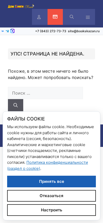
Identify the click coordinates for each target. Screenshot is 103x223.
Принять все (51, 181)
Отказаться (51, 195)
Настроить (51, 209)
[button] (71, 17)
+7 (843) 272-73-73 (50, 31)
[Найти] (15, 105)
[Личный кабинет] (39, 17)
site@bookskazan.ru (84, 31)
